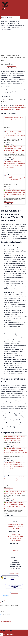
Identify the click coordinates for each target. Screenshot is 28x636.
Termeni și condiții (15, 534)
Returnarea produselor (15, 566)
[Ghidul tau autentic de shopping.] (6, 596)
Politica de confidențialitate (15, 536)
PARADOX (18, 109)
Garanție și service (15, 538)
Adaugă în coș (11, 67)
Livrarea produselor (15, 564)
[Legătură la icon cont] (2, 12)
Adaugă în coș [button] (9, 129)
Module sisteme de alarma (13, 25)
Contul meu (15, 547)
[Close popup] (2, 601)
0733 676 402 (15, 528)
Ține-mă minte (5, 614)
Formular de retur (15, 568)
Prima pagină (4, 21)
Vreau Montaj (15, 562)
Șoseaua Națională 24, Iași (15, 524)
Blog (15, 560)
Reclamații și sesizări (15, 540)
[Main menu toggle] (4, 14)
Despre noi (15, 548)
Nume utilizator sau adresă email (9, 605)
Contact (15, 550)
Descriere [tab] (6, 206)
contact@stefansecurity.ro (15, 526)
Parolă (1, 611)
